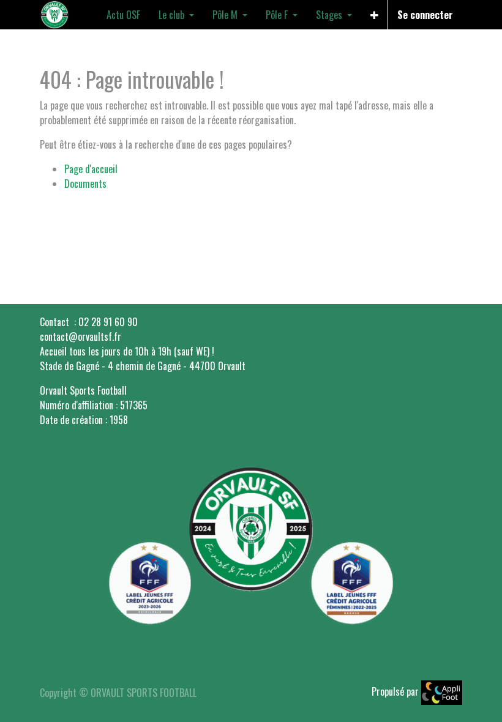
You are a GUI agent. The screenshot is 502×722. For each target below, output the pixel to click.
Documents (85, 183)
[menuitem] (123, 14)
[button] (374, 14)
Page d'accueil (91, 169)
